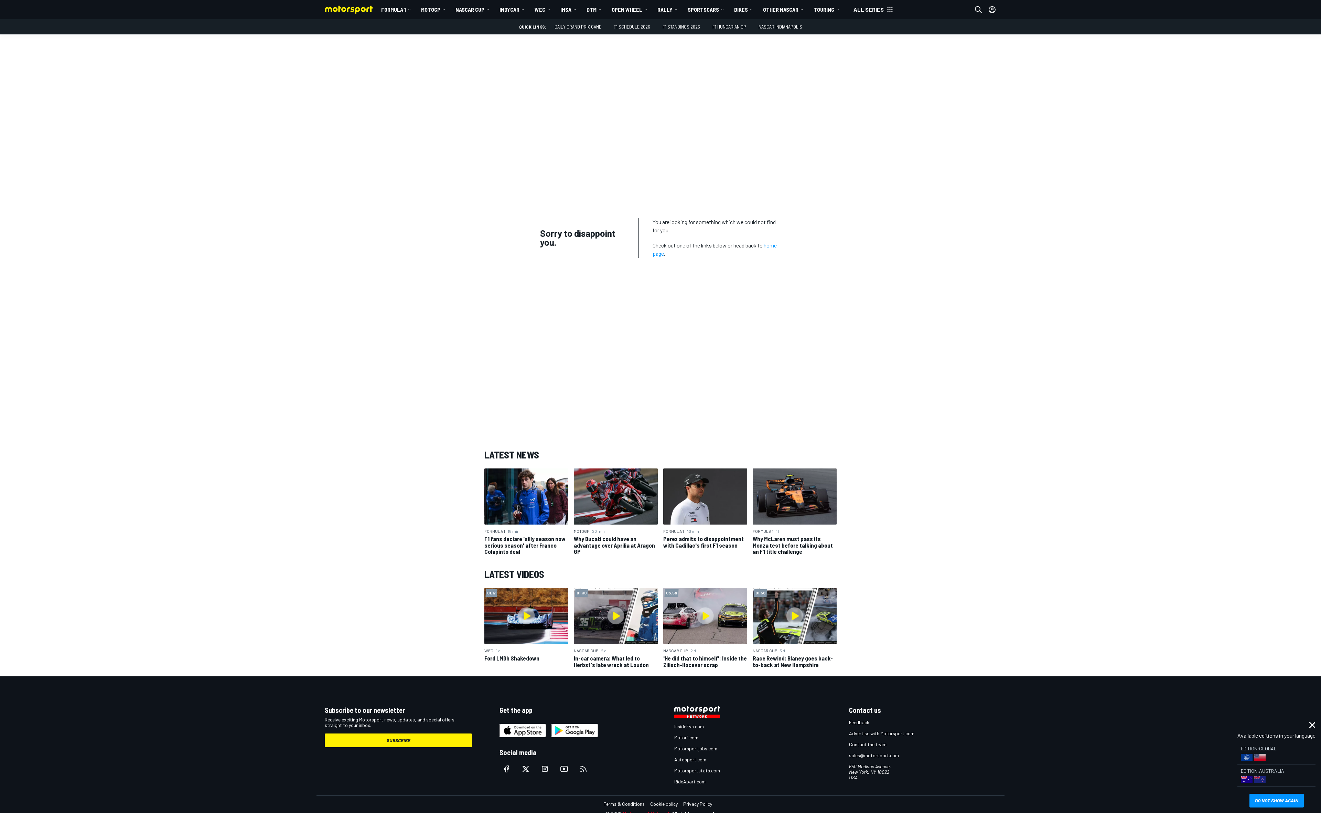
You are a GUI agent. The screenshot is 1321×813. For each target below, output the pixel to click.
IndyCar (509, 9)
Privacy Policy (697, 804)
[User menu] (992, 10)
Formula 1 (393, 9)
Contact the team (868, 744)
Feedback (859, 722)
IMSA (565, 9)
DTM (592, 9)
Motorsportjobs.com (695, 748)
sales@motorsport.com (874, 755)
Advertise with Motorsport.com (881, 733)
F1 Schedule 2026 (632, 27)
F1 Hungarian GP (729, 27)
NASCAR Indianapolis (780, 27)
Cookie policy (664, 804)
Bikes (741, 9)
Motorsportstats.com (697, 770)
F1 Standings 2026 (681, 27)
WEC (540, 9)
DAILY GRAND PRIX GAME (578, 27)
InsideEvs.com (689, 726)
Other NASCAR (780, 9)
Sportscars (703, 9)
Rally (665, 9)
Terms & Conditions (624, 804)
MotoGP (430, 9)
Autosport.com (690, 759)
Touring (824, 9)
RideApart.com (690, 781)
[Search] (978, 10)
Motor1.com (686, 737)
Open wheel (627, 9)
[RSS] (583, 769)
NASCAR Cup (469, 9)
